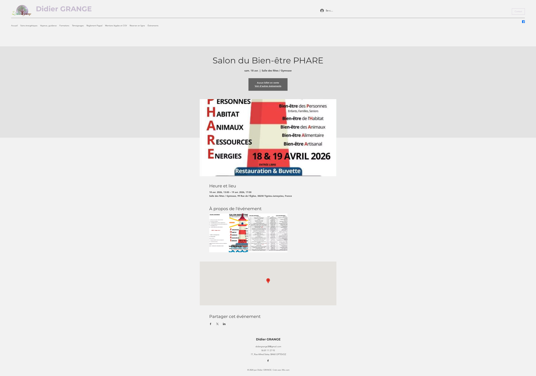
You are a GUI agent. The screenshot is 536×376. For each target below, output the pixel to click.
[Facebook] (523, 21)
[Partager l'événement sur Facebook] (210, 324)
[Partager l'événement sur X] (217, 324)
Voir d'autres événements (268, 86)
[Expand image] (228, 232)
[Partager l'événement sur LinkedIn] (224, 324)
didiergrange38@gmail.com (268, 346)
